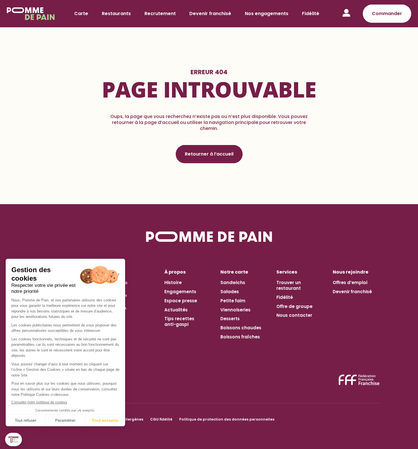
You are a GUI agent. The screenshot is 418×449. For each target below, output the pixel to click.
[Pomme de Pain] (32, 13)
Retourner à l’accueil (209, 154)
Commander (387, 13)
